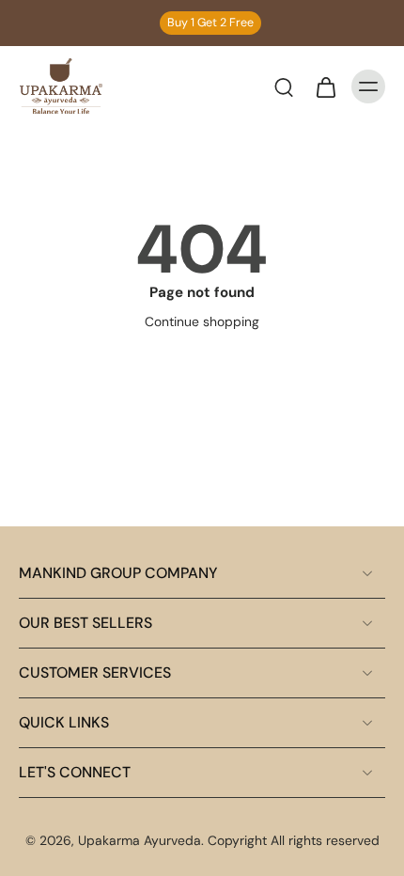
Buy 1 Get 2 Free (210, 22)
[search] (283, 86)
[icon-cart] (325, 86)
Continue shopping (202, 321)
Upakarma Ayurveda (139, 840)
